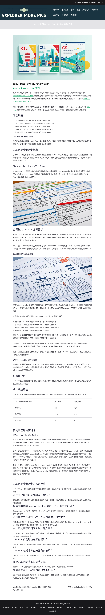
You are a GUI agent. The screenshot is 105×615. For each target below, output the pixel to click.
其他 (75, 607)
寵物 (72, 10)
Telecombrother (23, 96)
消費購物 (95, 10)
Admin (17, 88)
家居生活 (65, 10)
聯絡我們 (85, 2)
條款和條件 (92, 2)
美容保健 (56, 15)
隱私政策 (100, 2)
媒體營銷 (56, 10)
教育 (78, 10)
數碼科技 (85, 10)
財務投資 (74, 15)
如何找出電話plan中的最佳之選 (79, 587)
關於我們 (78, 2)
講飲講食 (65, 15)
